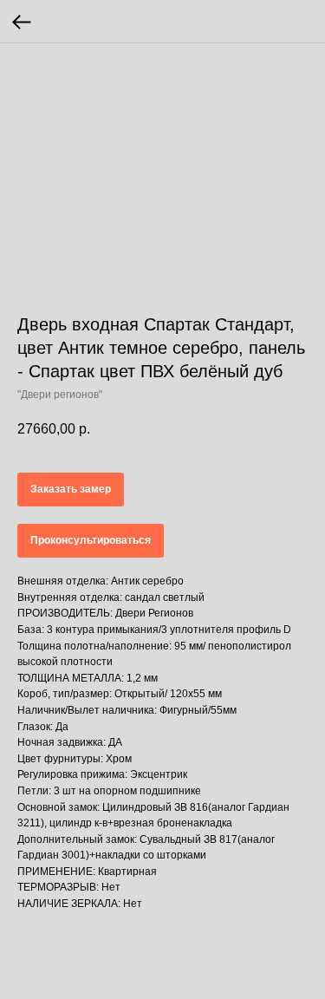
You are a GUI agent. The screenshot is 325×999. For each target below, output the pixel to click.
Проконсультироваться (90, 540)
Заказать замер (70, 489)
